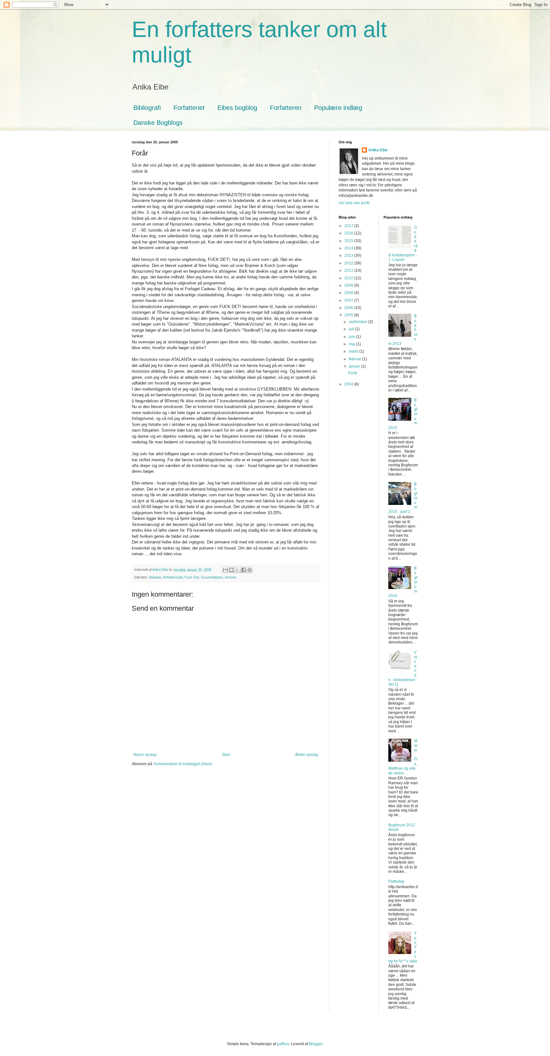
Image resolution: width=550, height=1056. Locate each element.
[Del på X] (237, 570)
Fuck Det (192, 577)
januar (355, 366)
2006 (349, 307)
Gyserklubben (212, 577)
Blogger (315, 1044)
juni (352, 336)
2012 (349, 263)
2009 (349, 285)
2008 (349, 293)
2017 (349, 226)
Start (226, 754)
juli (352, 329)
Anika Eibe (378, 150)
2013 (349, 255)
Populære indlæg (338, 107)
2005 (349, 315)
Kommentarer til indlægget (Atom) (183, 764)
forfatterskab (173, 577)
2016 (349, 233)
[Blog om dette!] (231, 570)
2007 (349, 300)
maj (352, 344)
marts (354, 351)
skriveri (230, 577)
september (358, 322)
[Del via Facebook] (243, 570)
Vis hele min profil (354, 203)
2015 (349, 241)
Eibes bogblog (237, 107)
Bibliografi (147, 107)
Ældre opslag (306, 754)
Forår (352, 373)
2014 (349, 248)
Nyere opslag (145, 754)
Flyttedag (396, 881)
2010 (349, 278)
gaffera (283, 1044)
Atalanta (155, 577)
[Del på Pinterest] (249, 570)
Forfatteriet (189, 107)
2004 (349, 384)
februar (355, 359)
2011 (349, 270)
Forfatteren (285, 107)
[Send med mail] (225, 570)
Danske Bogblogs (158, 122)
